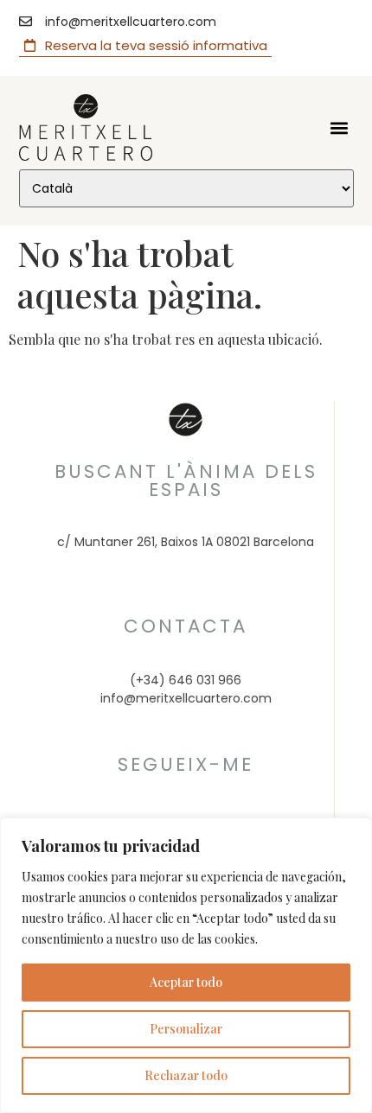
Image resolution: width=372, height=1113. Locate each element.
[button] (339, 127)
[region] (186, 965)
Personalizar (186, 1029)
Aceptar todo (186, 982)
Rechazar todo (186, 1075)
